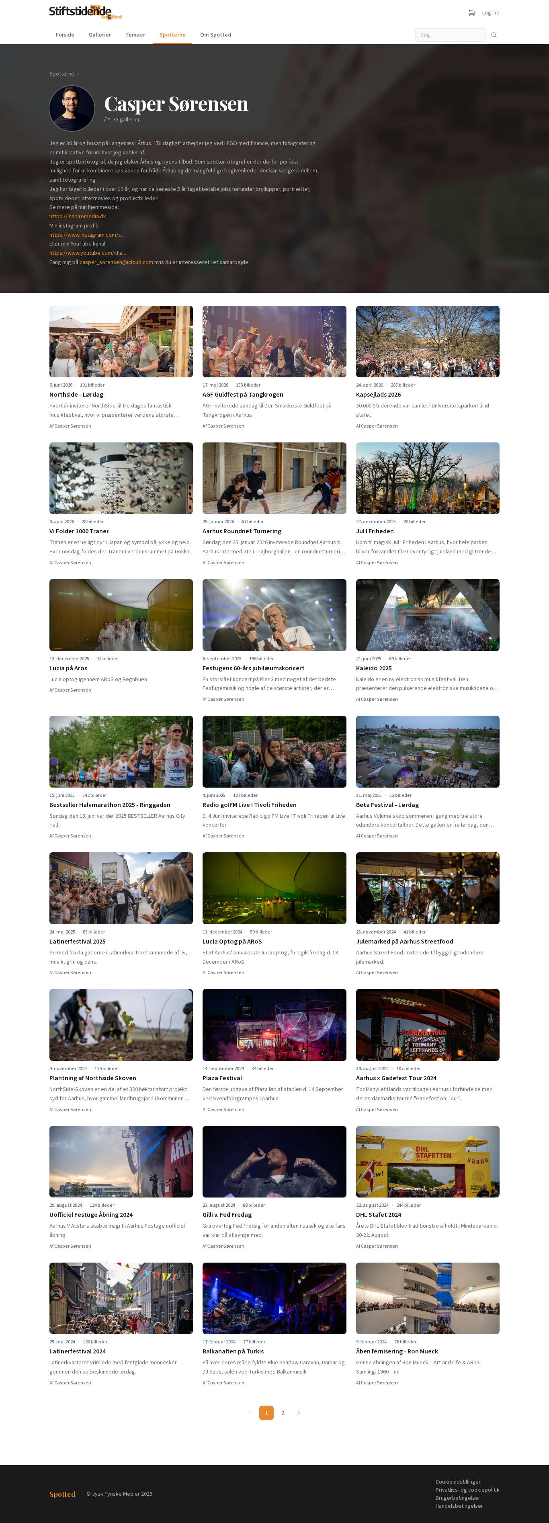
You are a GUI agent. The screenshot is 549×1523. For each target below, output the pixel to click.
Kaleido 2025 (374, 668)
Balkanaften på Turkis (233, 1351)
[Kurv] (472, 13)
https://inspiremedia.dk (77, 217)
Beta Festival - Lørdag (387, 804)
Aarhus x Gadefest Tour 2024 (396, 1078)
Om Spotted (215, 35)
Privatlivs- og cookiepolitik (468, 1490)
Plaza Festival (222, 1078)
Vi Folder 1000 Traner (79, 531)
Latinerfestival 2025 (77, 941)
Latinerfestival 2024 (77, 1351)
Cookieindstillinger (458, 1482)
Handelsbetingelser (459, 1506)
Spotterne (173, 35)
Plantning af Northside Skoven (92, 1078)
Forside (65, 35)
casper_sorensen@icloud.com (116, 262)
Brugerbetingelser (458, 1498)
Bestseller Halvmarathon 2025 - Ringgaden (109, 804)
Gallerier (100, 35)
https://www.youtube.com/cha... (87, 253)
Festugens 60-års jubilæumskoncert (254, 668)
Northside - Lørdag (76, 394)
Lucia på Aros (68, 668)
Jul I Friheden (375, 531)
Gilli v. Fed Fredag (227, 1214)
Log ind (491, 13)
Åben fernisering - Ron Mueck (397, 1351)
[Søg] (494, 35)
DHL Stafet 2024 (378, 1214)
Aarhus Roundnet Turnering (242, 531)
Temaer (135, 35)
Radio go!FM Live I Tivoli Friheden (250, 804)
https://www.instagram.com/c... (87, 235)
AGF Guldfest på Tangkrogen (243, 394)
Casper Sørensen (72, 426)
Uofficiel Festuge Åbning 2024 (91, 1214)
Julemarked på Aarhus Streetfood (404, 941)
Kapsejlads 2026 (378, 394)
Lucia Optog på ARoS (232, 941)
